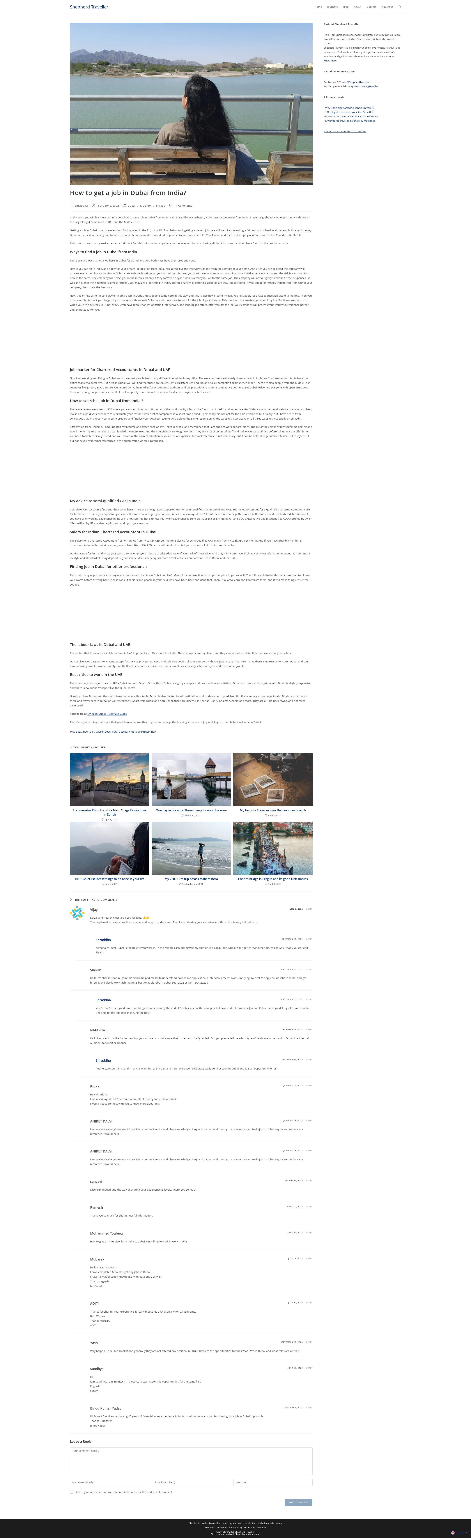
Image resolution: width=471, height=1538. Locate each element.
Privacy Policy (235, 1527)
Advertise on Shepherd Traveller (345, 131)
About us (209, 1527)
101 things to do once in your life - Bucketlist (349, 112)
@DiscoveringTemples (366, 86)
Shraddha (81, 205)
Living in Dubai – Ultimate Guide (107, 713)
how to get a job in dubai (97, 731)
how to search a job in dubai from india (134, 731)
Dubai (132, 205)
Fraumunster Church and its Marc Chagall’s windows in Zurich (109, 812)
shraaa (160, 205)
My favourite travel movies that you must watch (351, 116)
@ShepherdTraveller (358, 82)
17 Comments (183, 205)
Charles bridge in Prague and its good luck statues (273, 879)
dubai (79, 731)
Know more (330, 60)
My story (146, 205)
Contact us (221, 1527)
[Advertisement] (180, 341)
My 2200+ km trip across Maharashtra (191, 879)
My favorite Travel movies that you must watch (273, 810)
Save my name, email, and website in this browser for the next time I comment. (124, 1492)
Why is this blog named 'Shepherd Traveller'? (349, 107)
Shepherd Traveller (89, 7)
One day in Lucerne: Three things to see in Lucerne (191, 810)
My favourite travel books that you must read (350, 120)
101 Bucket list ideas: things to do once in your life (109, 879)
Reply (309, 909)
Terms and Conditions (255, 1527)
